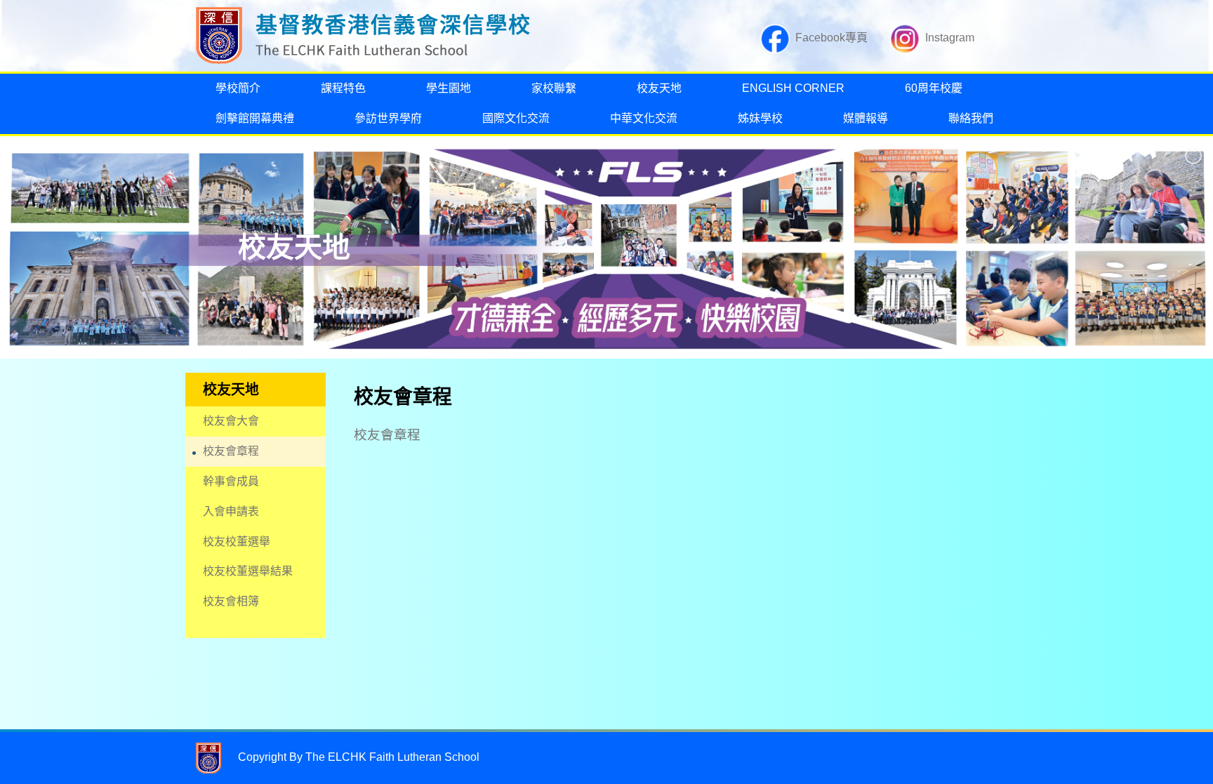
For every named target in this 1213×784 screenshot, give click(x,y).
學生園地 (448, 88)
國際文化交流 (516, 118)
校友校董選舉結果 (248, 571)
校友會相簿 (231, 601)
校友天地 (659, 88)
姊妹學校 (760, 118)
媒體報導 (865, 118)
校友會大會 (231, 421)
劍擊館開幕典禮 (255, 118)
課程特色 (343, 88)
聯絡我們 (970, 118)
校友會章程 (231, 451)
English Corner (793, 88)
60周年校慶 (933, 88)
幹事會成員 (231, 481)
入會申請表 (231, 511)
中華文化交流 (643, 118)
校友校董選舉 (236, 541)
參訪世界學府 (388, 118)
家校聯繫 (553, 88)
